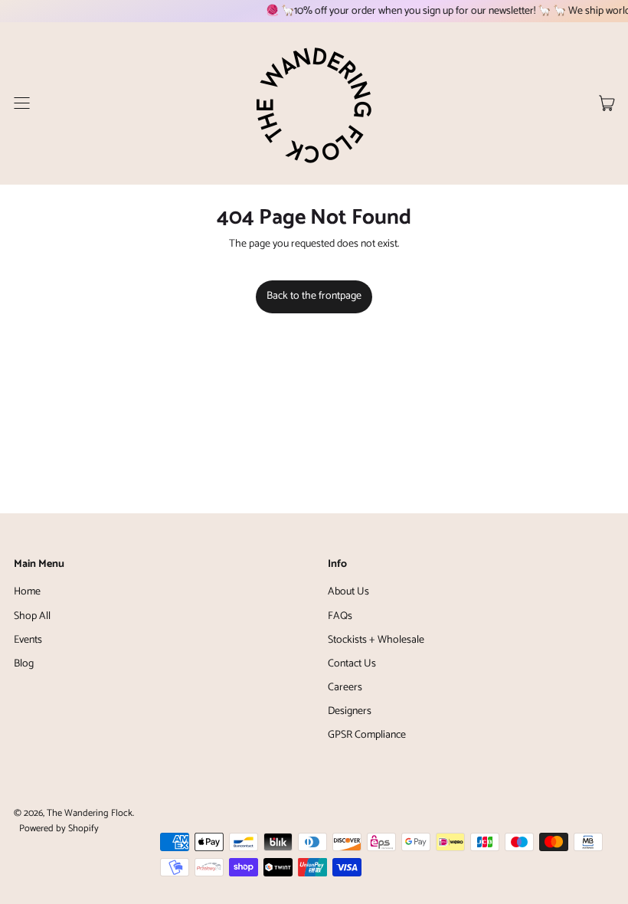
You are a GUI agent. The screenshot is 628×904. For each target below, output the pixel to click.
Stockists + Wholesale (376, 640)
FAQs (340, 616)
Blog (24, 664)
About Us (348, 592)
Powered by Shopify (59, 828)
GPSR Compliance (367, 735)
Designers (349, 711)
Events (28, 640)
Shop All (32, 616)
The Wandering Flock (89, 813)
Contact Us (352, 664)
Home (27, 592)
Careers (345, 687)
